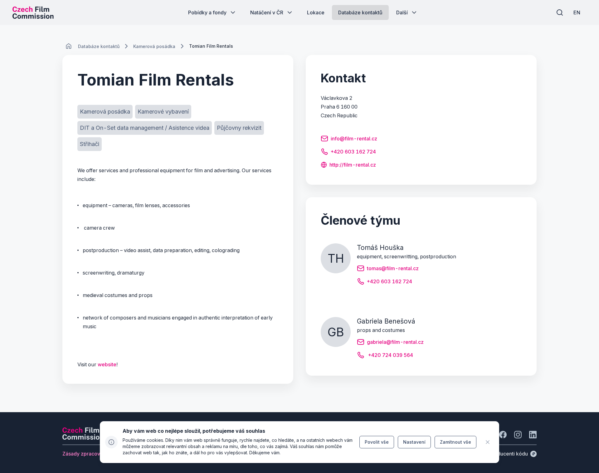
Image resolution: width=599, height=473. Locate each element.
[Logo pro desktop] (33, 12)
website (107, 364)
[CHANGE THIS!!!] (68, 46)
